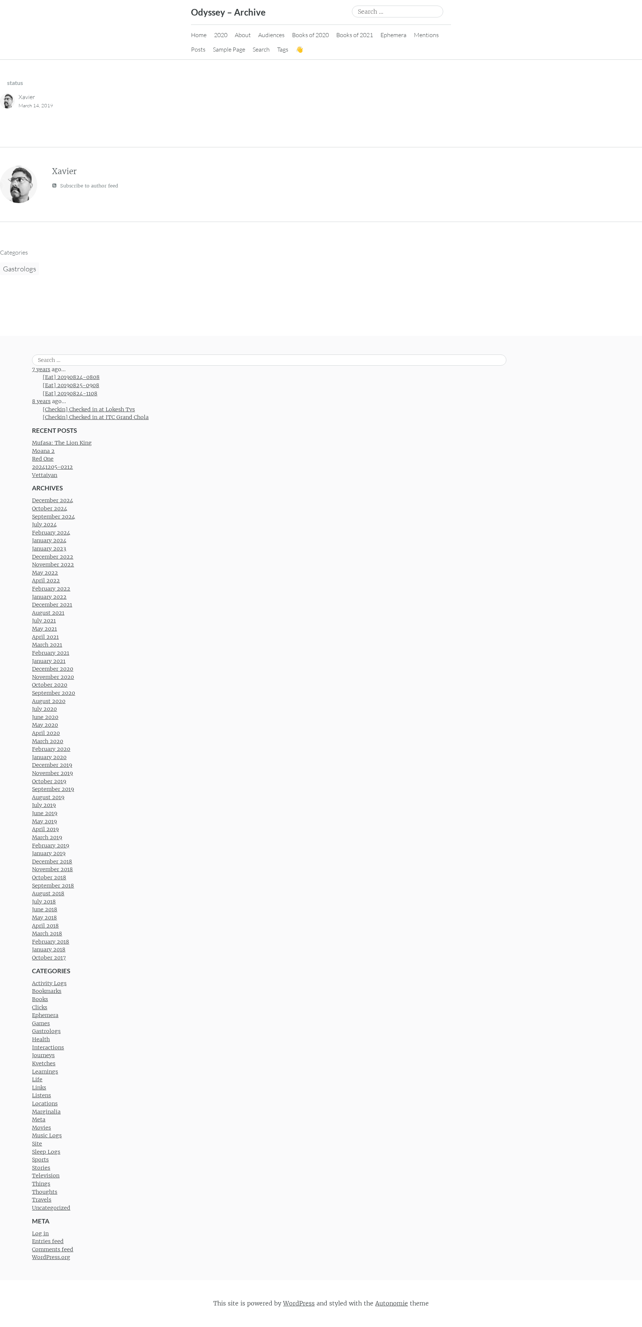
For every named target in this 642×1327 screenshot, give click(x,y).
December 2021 (52, 604)
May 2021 (44, 628)
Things (41, 1183)
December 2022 (52, 556)
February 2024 (51, 532)
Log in (40, 1233)
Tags (282, 49)
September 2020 (53, 693)
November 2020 (53, 677)
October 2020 (49, 685)
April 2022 (46, 580)
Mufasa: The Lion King (62, 442)
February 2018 (50, 941)
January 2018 (48, 949)
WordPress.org (51, 1257)
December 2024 (52, 500)
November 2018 (52, 869)
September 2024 (53, 516)
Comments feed (52, 1249)
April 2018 (45, 925)
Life (37, 1079)
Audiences (271, 35)
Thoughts (44, 1192)
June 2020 (45, 717)
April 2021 (45, 637)
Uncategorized (51, 1208)
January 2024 (49, 540)
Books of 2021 (354, 35)
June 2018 (44, 909)
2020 (220, 35)
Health (41, 1039)
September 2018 (53, 885)
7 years (41, 369)
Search (261, 49)
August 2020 (48, 701)
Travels (41, 1199)
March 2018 (47, 933)
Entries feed (48, 1241)
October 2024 (49, 508)
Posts (198, 49)
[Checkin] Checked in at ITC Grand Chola (96, 417)
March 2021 (47, 644)
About (243, 35)
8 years (41, 401)
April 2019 (45, 829)
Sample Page (229, 49)
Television (45, 1175)
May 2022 (45, 572)
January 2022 (49, 597)
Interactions (48, 1047)
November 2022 (53, 564)
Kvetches (43, 1063)
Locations (45, 1103)
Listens (41, 1095)
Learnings (45, 1071)
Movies (41, 1127)
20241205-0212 (52, 467)
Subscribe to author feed (88, 186)
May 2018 (44, 917)
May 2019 (44, 821)
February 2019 (50, 845)
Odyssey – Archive (228, 12)
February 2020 (51, 749)
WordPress (299, 1303)
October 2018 (49, 877)
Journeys (43, 1055)
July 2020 (44, 709)
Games (41, 1023)
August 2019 (48, 797)
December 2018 (52, 861)
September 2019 (53, 789)
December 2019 (52, 765)
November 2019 (52, 773)
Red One (43, 458)
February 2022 (51, 588)
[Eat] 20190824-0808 (71, 377)
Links (39, 1087)
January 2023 (49, 548)
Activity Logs (49, 983)
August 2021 (48, 612)
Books (40, 999)
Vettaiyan (44, 475)
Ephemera (393, 35)
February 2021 (50, 653)
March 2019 (47, 837)
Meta (38, 1119)
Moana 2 (43, 451)
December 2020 (52, 669)
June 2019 (44, 813)
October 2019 (49, 781)
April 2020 (46, 733)
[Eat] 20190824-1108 (70, 393)
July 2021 (44, 620)
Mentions (426, 35)
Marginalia (46, 1111)
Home (199, 35)
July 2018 (44, 901)
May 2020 (45, 725)
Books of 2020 (310, 35)
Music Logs (47, 1135)
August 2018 (48, 893)
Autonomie (391, 1303)
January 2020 (49, 757)
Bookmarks (46, 991)
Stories (41, 1167)
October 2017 (49, 957)
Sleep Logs (46, 1151)
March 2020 (47, 741)
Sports (40, 1159)
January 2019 (48, 853)
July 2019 (44, 805)
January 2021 (48, 661)
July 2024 (44, 524)
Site (37, 1143)
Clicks (39, 1007)
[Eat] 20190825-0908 (71, 385)
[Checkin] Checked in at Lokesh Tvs (89, 409)
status (15, 82)
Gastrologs (19, 268)
